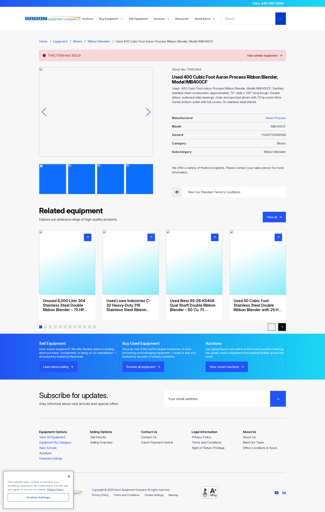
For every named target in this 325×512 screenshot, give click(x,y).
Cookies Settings (38, 497)
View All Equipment (52, 437)
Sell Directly (98, 437)
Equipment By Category (55, 442)
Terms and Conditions (206, 442)
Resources (182, 18)
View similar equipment (262, 55)
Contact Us (148, 437)
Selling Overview (101, 442)
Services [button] (159, 18)
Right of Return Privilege (208, 448)
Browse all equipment (140, 367)
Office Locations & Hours (260, 448)
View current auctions (224, 367)
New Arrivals (48, 448)
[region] (38, 490)
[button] (40, 326)
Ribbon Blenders (99, 41)
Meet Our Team (253, 442)
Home (43, 41)
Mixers (77, 41)
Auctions (87, 18)
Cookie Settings (154, 495)
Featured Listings (50, 458)
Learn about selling (55, 367)
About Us (249, 437)
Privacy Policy (201, 437)
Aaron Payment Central (157, 442)
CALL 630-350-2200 (268, 3)
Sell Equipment (138, 18)
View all (272, 217)
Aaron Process (275, 118)
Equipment (60, 41)
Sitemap (173, 495)
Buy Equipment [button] (109, 18)
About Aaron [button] (203, 18)
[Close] (69, 476)
